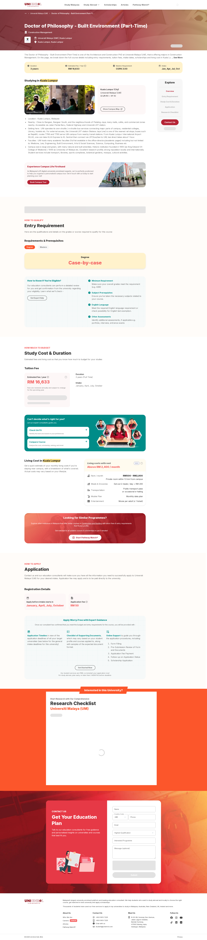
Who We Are (67, 917)
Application (170, 107)
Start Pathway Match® (87, 537)
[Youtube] (181, 917)
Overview (170, 91)
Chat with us (100, 923)
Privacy (180, 937)
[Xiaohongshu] (181, 922)
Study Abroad (90, 5)
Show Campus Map (111, 109)
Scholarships (110, 5)
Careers (66, 921)
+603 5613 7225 (102, 917)
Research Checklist (169, 112)
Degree (30, 247)
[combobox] (120, 817)
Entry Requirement (170, 96)
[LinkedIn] (176, 922)
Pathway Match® (141, 5)
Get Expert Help (37, 298)
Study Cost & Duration (169, 102)
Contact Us (169, 122)
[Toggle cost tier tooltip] (66, 377)
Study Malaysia (71, 5)
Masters (43, 247)
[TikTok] (171, 922)
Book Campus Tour (38, 182)
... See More (177, 57)
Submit (134, 875)
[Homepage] (33, 5)
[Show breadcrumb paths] (25, 13)
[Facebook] (171, 917)
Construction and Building (92, 523)
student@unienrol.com (104, 927)
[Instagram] (176, 917)
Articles (124, 5)
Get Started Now (85, 668)
